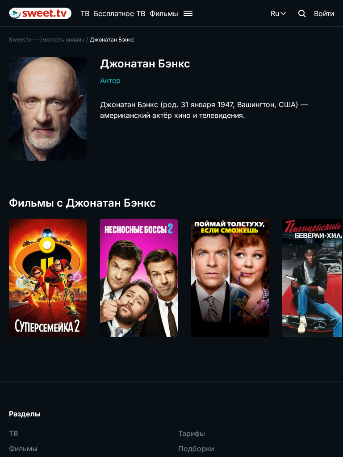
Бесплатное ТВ (119, 13)
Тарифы (191, 433)
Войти (324, 13)
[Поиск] (302, 13)
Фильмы (164, 13)
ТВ (84, 13)
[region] (171, 278)
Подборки (196, 448)
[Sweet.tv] (40, 13)
